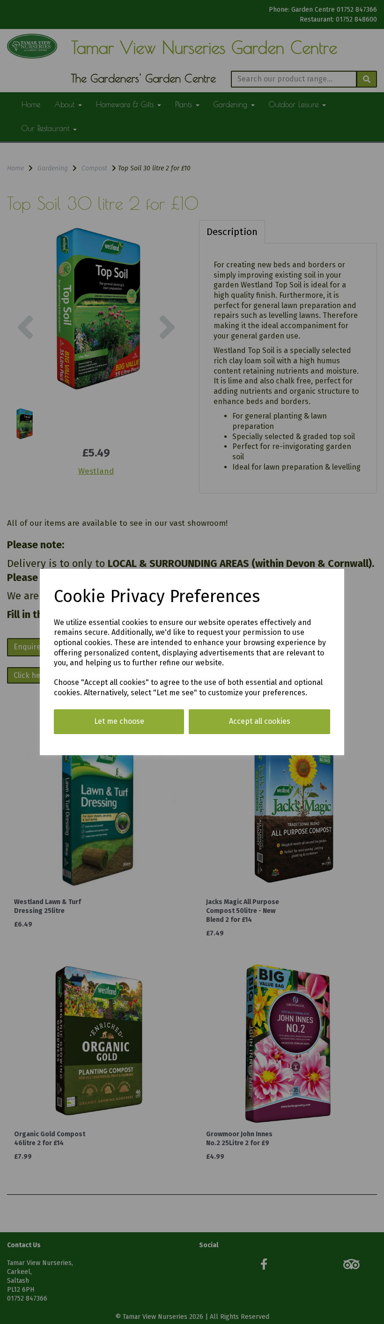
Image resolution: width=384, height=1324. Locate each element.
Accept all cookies (259, 721)
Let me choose (119, 721)
